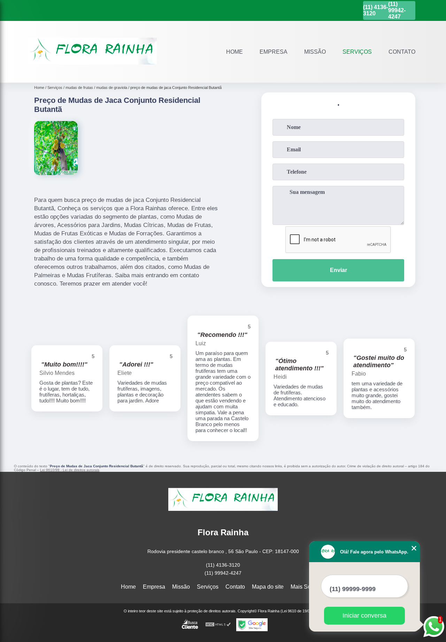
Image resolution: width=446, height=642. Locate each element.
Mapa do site (268, 587)
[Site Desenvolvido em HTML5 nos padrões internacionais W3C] (218, 624)
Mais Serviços (308, 587)
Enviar (338, 270)
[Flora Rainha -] (92, 74)
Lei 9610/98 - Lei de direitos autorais (69, 470)
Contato (402, 52)
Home (234, 52)
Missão (315, 52)
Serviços (357, 52)
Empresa (273, 52)
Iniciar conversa (364, 615)
